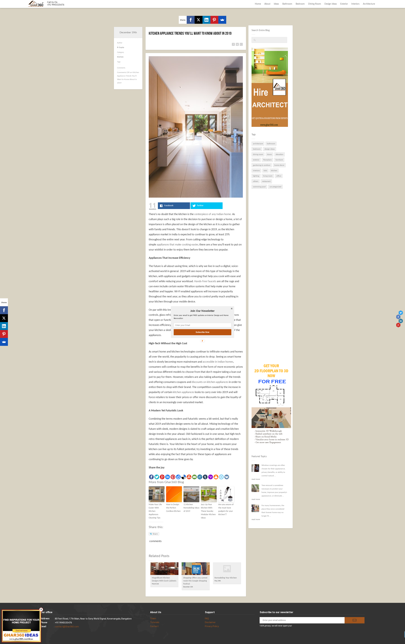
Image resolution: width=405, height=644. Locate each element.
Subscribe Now (202, 332)
